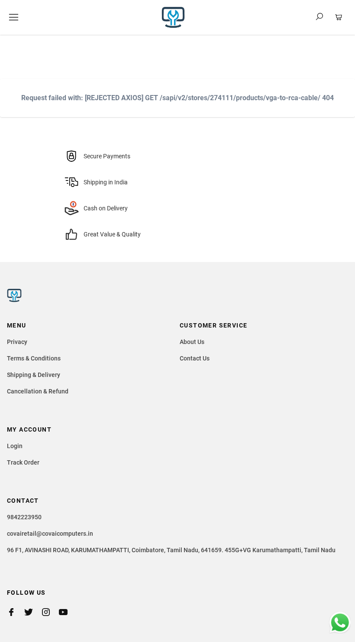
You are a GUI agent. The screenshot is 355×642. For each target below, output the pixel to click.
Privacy (17, 341)
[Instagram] (50, 612)
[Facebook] (15, 612)
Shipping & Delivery (33, 374)
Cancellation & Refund (37, 391)
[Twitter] (33, 612)
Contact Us (195, 358)
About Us (192, 341)
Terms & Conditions (34, 358)
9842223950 (24, 517)
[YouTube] (67, 612)
